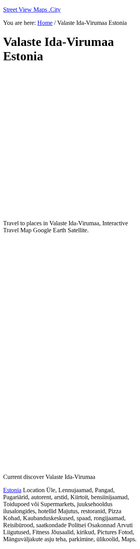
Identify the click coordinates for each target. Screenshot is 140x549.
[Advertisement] (70, 142)
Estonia (12, 490)
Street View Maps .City (32, 9)
